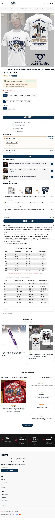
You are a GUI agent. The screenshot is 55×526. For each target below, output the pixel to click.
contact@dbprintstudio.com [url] (19, 461)
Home (2, 8)
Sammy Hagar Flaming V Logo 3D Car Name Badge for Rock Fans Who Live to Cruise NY (27, 163)
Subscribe (9, 470)
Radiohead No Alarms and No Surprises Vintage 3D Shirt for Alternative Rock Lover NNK (27, 169)
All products (7, 8)
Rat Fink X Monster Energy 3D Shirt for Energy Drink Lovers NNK (22, 176)
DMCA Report (15, 511)
